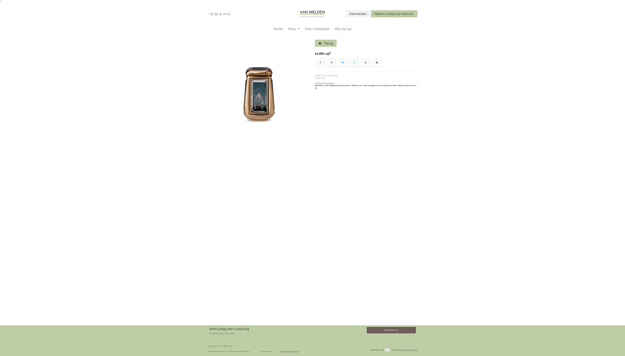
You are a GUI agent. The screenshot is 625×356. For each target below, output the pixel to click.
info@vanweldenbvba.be (289, 351)
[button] (413, 341)
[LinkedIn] (343, 62)
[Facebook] (320, 62)
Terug (328, 43)
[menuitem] (278, 29)
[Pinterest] (365, 62)
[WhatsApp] (354, 62)
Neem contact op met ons (394, 14)
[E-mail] (377, 62)
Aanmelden (358, 14)
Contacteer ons (391, 330)
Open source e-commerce (407, 350)
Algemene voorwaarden (324, 83)
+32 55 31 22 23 (219, 14)
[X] (332, 62)
